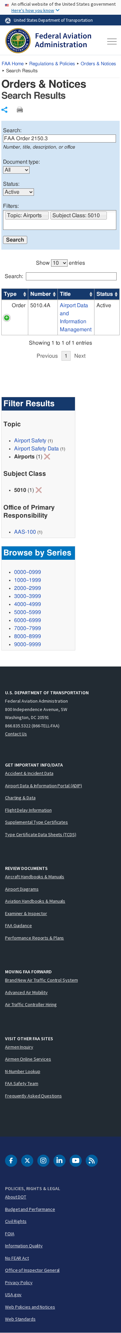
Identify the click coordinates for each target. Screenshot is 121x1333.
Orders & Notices (98, 64)
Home (13, 64)
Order (19, 305)
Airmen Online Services (28, 1059)
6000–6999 (27, 620)
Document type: (21, 162)
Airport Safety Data (36, 448)
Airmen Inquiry (19, 1047)
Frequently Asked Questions (33, 1096)
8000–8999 (27, 636)
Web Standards (20, 1319)
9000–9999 (27, 644)
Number (40, 294)
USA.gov (13, 1295)
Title (65, 294)
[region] (60, 306)
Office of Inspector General (32, 1270)
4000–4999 (27, 604)
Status (104, 294)
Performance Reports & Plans (34, 938)
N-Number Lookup (22, 1071)
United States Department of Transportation (53, 20)
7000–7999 (27, 628)
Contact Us (16, 734)
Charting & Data (20, 798)
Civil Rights (16, 1221)
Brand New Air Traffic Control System (41, 980)
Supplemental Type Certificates (36, 822)
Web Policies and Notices (30, 1307)
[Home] (48, 41)
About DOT (15, 1197)
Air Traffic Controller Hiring (31, 1004)
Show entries (60, 263)
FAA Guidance (18, 925)
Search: (12, 130)
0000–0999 (27, 572)
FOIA (9, 1234)
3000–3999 (27, 596)
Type (10, 294)
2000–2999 (27, 588)
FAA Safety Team (21, 1083)
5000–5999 (27, 612)
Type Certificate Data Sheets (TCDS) (40, 834)
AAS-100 (25, 532)
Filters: (11, 206)
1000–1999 (27, 580)
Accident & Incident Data (29, 773)
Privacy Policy (19, 1282)
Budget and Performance (30, 1209)
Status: (11, 184)
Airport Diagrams (21, 889)
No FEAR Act (17, 1258)
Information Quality (24, 1246)
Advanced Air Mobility (26, 992)
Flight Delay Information (28, 810)
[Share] (4, 110)
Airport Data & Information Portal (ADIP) (43, 786)
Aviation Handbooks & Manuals (35, 901)
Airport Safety (30, 440)
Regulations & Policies (52, 64)
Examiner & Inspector (26, 913)
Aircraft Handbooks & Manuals (34, 877)
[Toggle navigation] (111, 41)
